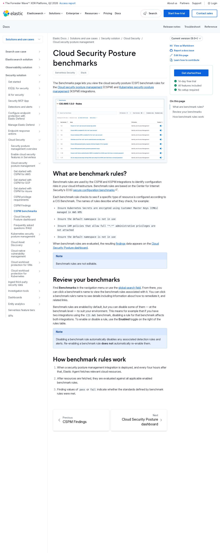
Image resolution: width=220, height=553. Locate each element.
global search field (129, 287)
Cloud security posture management (80, 87)
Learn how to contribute (186, 60)
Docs (118, 13)
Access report (67, 3)
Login (214, 3)
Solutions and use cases (20, 39)
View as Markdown (184, 45)
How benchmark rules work (89, 359)
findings (120, 243)
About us (172, 3)
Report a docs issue (184, 50)
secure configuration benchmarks (94, 190)
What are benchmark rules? (90, 173)
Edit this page (181, 55)
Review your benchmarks (86, 279)
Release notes (171, 26)
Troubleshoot (192, 26)
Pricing (107, 13)
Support (196, 3)
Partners (184, 3)
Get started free (191, 73)
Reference (211, 26)
